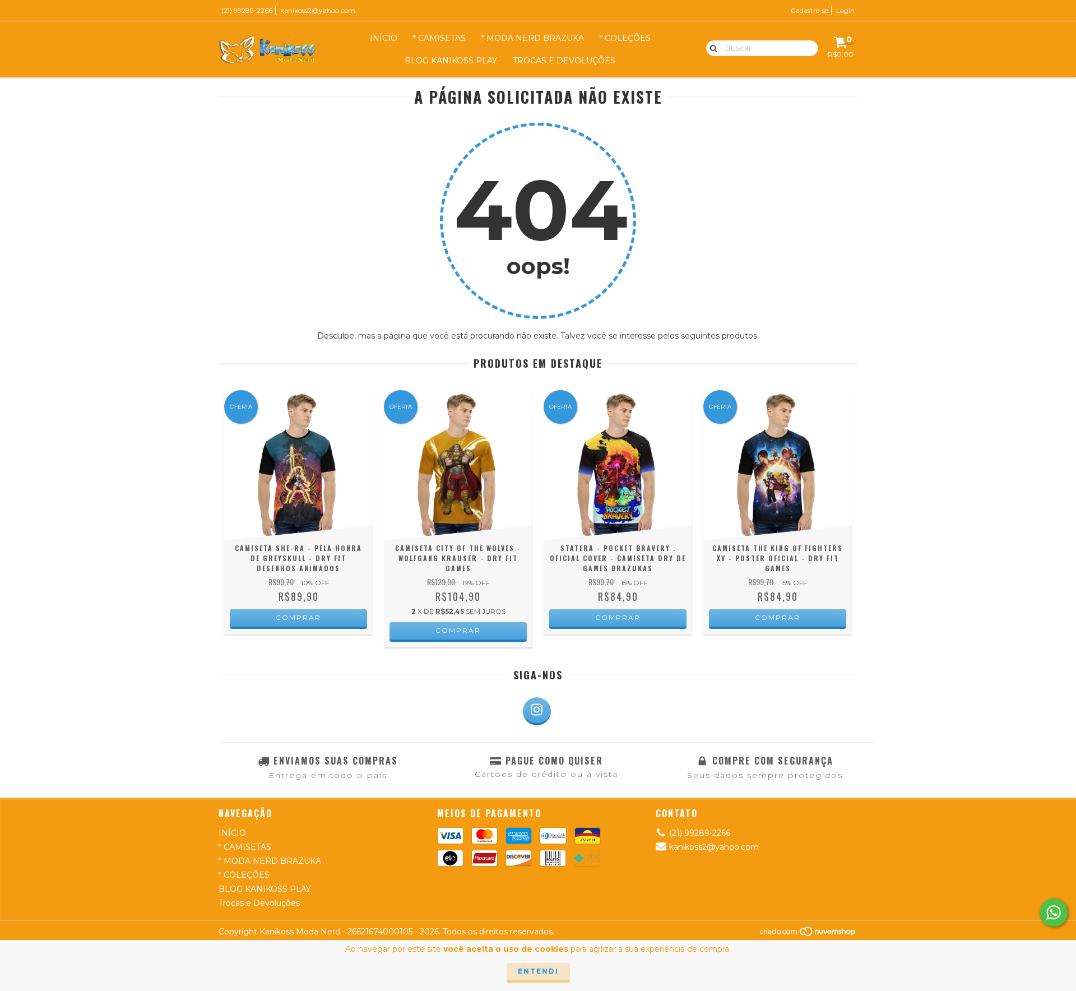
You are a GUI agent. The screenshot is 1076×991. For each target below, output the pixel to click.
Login (845, 10)
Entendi (538, 971)
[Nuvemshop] (808, 934)
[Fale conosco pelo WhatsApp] (1054, 913)
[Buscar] (711, 47)
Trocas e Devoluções (564, 60)
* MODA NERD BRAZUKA (532, 38)
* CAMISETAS (439, 38)
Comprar (298, 617)
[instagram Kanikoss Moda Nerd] (537, 711)
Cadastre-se (809, 10)
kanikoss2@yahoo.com (317, 10)
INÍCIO (383, 38)
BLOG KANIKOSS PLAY (451, 60)
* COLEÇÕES (625, 38)
